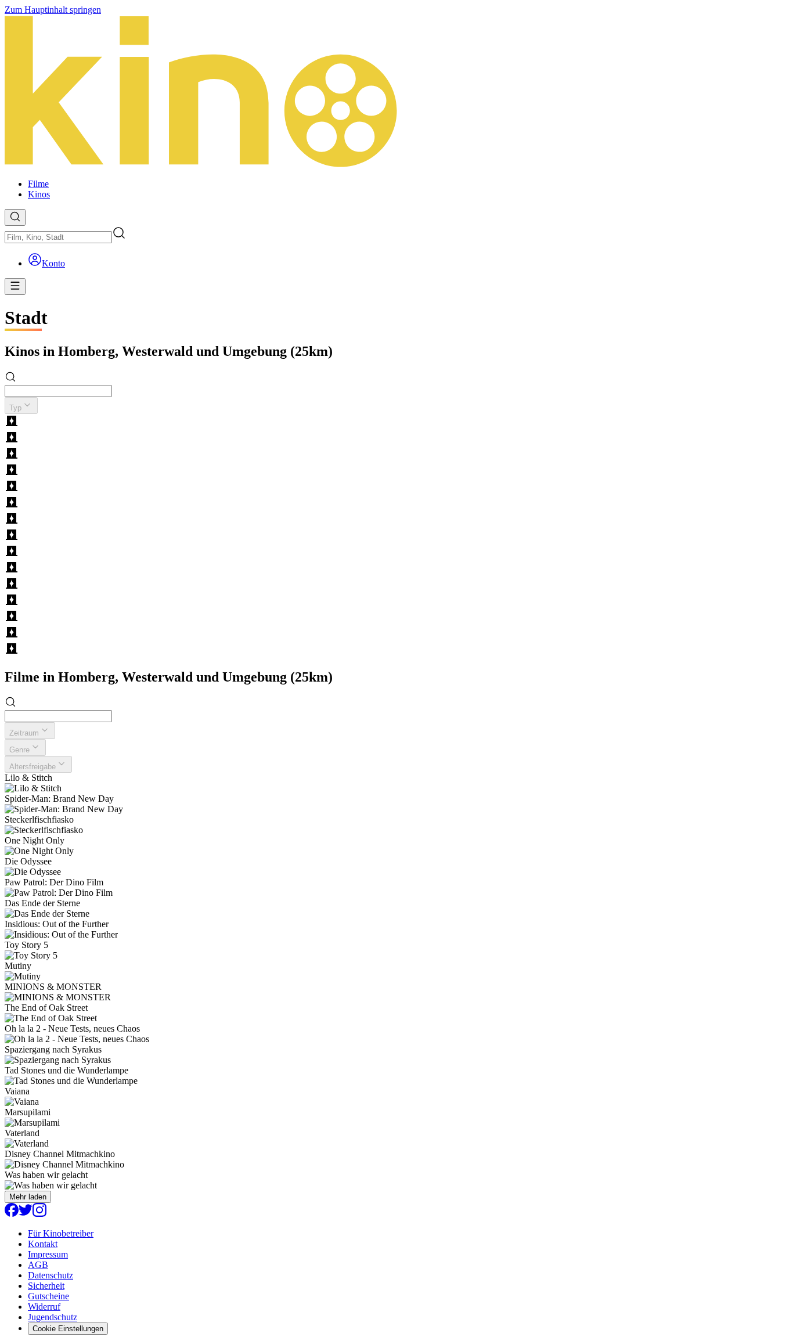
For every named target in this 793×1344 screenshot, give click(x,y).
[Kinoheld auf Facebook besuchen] (12, 1214)
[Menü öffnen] (15, 286)
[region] (396, 536)
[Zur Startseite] (396, 92)
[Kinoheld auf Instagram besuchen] (39, 1214)
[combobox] (58, 237)
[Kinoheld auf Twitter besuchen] (26, 1214)
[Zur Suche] (15, 217)
